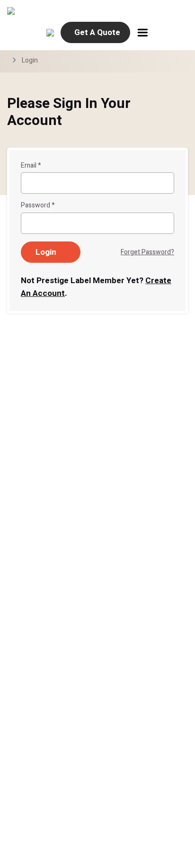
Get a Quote (97, 32)
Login (30, 60)
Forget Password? (147, 252)
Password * (38, 205)
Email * (31, 165)
